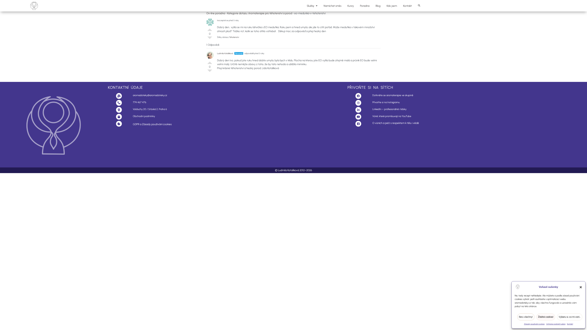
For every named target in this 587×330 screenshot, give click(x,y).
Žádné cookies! (545, 316)
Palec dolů (209, 39)
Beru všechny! (526, 316)
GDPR (136, 124)
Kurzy (350, 5)
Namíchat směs (332, 5)
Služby (310, 5)
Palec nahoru (209, 28)
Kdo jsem (392, 5)
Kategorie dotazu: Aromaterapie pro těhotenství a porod (259, 13)
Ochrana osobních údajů (555, 324)
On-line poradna (215, 13)
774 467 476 (139, 102)
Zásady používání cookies (534, 324)
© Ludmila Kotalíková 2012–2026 (293, 170)
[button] (580, 287)
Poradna (364, 5)
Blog (378, 5)
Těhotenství (234, 37)
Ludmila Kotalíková (225, 53)
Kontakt (570, 324)
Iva (218, 20)
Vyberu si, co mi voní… (570, 316)
